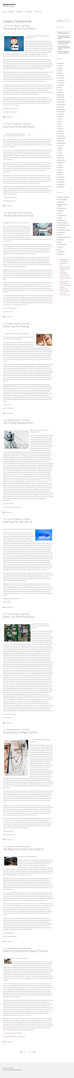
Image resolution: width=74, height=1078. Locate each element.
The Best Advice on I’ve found (10, 197)
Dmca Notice (19, 11)
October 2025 (61, 82)
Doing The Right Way (8, 933)
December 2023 (61, 109)
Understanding (6, 602)
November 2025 (61, 80)
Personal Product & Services (64, 230)
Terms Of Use (37, 11)
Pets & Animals (9, 117)
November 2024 (61, 102)
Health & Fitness (61, 220)
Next (34, 1052)
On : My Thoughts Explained (10, 936)
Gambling (60, 217)
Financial (60, 213)
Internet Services (61, 227)
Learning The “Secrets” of (17, 522)
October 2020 (61, 140)
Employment (61, 210)
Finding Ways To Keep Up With (20, 732)
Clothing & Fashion (62, 208)
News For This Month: (8, 408)
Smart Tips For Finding (16, 326)
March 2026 (60, 73)
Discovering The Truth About (19, 28)
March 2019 (60, 174)
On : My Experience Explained (10, 108)
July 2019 (60, 165)
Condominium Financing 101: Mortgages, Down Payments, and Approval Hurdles (64, 42)
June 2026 (60, 68)
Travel (59, 249)
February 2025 (61, 94)
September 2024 (61, 104)
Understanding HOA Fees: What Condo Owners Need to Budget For (64, 48)
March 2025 (60, 92)
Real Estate (60, 234)
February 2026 (61, 75)
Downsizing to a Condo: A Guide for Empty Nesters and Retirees (64, 37)
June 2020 (60, 148)
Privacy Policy (28, 11)
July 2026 (60, 65)
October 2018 (61, 186)
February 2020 (61, 157)
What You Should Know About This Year (25, 951)
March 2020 (60, 155)
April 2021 (60, 126)
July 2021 (60, 119)
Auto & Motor (61, 202)
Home (4, 11)
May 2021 (60, 123)
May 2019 (60, 169)
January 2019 (61, 179)
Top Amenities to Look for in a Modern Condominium (64, 32)
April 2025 (60, 90)
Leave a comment (25, 25)
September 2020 (61, 143)
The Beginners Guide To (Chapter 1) (23, 849)
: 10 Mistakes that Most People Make (12, 1033)
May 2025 (60, 87)
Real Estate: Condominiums (64, 237)
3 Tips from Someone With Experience (12, 507)
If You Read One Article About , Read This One (14, 1036)
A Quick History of (7, 404)
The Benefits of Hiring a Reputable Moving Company (65, 268)
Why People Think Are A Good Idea (11, 598)
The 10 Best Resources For (18, 423)
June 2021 (60, 121)
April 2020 (60, 152)
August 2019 (60, 162)
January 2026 (61, 77)
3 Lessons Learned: (7, 717)
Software (60, 242)
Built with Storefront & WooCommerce (12, 1069)
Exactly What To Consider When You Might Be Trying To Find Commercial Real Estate (65, 276)
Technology (60, 246)
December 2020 (61, 136)
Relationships (61, 239)
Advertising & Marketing (63, 197)
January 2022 (61, 114)
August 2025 (60, 85)
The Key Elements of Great (18, 215)
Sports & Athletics (62, 244)
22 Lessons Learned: (8, 311)
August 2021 (60, 116)
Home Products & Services (64, 225)
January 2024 (61, 106)
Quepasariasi (9, 4)
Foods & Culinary (61, 215)
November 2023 (61, 111)
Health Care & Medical (63, 222)
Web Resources (61, 254)
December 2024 (61, 99)
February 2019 (61, 177)
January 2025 (61, 97)
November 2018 (61, 184)
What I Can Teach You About (19, 616)
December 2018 (61, 182)
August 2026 (60, 63)
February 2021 (61, 131)
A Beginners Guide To (8, 831)
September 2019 (61, 160)
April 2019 (60, 172)
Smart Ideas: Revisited (8, 503)
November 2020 (61, 138)
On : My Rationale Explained (10, 308)
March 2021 (60, 128)
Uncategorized (61, 251)
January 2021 (61, 133)
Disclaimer (11, 11)
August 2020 (60, 145)
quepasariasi (17, 25)
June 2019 (60, 167)
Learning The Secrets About (10, 112)
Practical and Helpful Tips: (9, 200)
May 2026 (60, 70)
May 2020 (60, 150)
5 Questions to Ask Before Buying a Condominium (63, 52)
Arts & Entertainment (62, 199)
